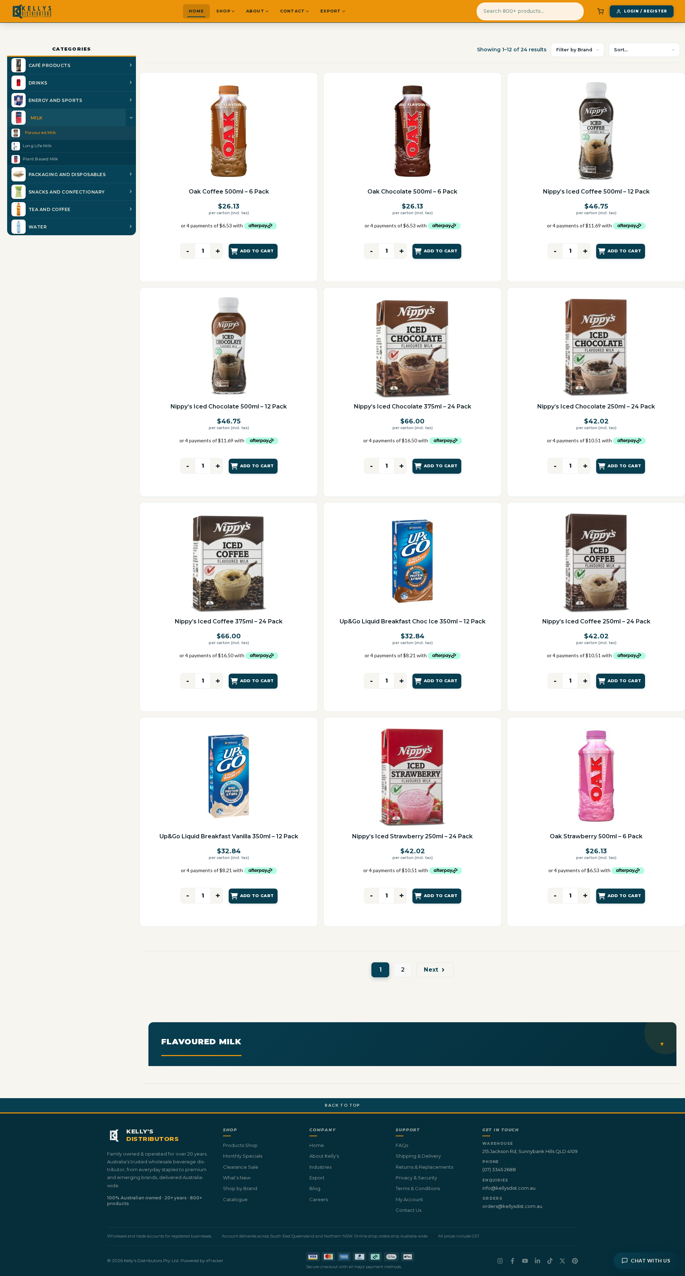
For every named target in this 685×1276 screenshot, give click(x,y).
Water (38, 227)
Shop (223, 11)
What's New (236, 1177)
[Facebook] (512, 1261)
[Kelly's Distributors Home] (31, 11)
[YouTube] (525, 1261)
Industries (320, 1167)
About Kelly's (324, 1156)
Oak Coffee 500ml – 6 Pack (229, 191)
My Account (409, 1199)
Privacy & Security (416, 1177)
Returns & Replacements (424, 1167)
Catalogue (235, 1199)
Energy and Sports (55, 100)
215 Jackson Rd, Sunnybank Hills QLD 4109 (530, 1151)
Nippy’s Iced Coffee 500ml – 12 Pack (596, 191)
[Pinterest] (575, 1261)
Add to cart (257, 250)
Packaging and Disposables (67, 174)
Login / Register (645, 11)
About (255, 11)
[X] (562, 1261)
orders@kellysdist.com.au (512, 1206)
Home (196, 11)
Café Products (49, 65)
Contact (292, 11)
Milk (37, 117)
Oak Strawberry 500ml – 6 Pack (596, 836)
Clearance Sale (240, 1167)
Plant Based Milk (41, 158)
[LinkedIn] (537, 1261)
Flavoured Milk (40, 132)
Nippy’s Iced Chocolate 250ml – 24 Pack (596, 406)
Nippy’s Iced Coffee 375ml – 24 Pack (229, 621)
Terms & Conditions (418, 1188)
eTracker (214, 1260)
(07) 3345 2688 (499, 1169)
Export (330, 11)
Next (431, 969)
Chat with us (650, 1260)
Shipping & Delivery (418, 1156)
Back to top (342, 1105)
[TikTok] (550, 1261)
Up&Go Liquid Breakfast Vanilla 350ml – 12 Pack (228, 836)
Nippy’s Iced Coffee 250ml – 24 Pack (596, 621)
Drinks (38, 83)
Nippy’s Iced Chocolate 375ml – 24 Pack (412, 406)
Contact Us (408, 1210)
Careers (318, 1199)
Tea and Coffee (50, 209)
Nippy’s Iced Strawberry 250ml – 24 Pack (412, 836)
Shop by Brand (240, 1188)
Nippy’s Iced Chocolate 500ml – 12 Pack (229, 406)
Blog (314, 1188)
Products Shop (240, 1145)
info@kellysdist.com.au (509, 1188)
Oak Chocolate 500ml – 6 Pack (412, 191)
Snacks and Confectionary (67, 192)
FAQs (402, 1145)
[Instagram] (500, 1261)
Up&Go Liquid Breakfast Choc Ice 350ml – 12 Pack (413, 621)
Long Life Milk (37, 145)
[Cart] (600, 11)
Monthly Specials (242, 1156)
